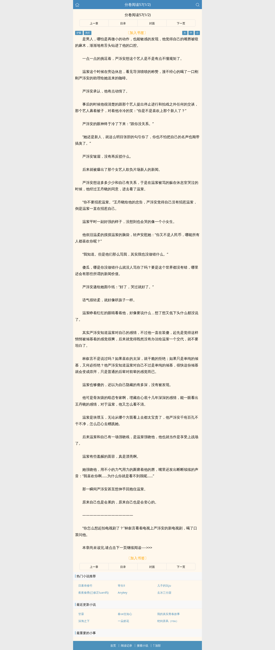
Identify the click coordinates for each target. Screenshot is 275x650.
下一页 (181, 23)
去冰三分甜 (164, 592)
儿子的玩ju (164, 585)
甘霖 (81, 614)
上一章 (94, 23)
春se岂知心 (125, 614)
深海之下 (84, 621)
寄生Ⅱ (121, 585)
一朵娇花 (123, 621)
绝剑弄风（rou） (168, 621)
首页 (113, 645)
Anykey (122, 592)
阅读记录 (126, 645)
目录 (123, 23)
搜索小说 (142, 645)
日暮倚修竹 (85, 585)
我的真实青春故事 (168, 614)
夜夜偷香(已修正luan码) (93, 592)
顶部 (158, 645)
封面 (152, 23)
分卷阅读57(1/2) (138, 4)
